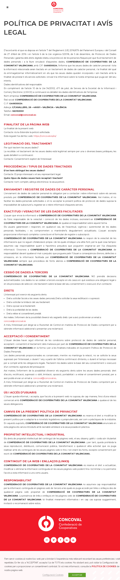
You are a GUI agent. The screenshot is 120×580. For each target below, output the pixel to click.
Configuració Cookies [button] (52, 575)
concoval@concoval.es (15, 321)
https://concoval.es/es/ (45, 136)
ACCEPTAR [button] (77, 575)
